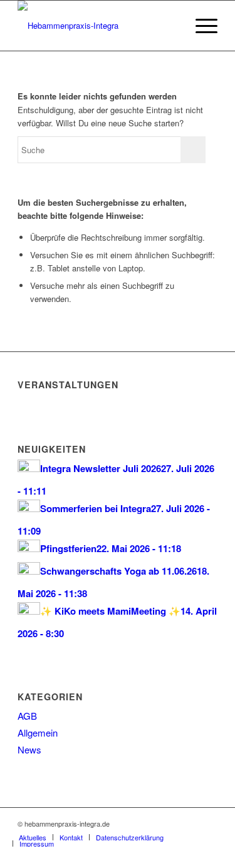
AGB (27, 715)
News (29, 749)
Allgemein (38, 732)
